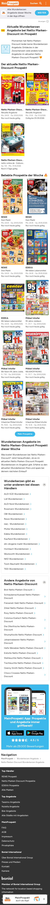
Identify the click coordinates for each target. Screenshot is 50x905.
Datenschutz (8, 841)
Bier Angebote (9, 811)
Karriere (5, 871)
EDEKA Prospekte (10, 785)
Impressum (7, 836)
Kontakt (5, 866)
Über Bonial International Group (17, 857)
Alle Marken (7, 790)
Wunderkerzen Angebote (28, 759)
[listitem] (12, 95)
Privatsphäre (8, 845)
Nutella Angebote (10, 806)
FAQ (4, 827)
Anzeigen (42, 21)
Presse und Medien (11, 862)
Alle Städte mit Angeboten (15, 815)
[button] (45, 3)
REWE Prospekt (9, 776)
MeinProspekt (7, 759)
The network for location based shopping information (22, 890)
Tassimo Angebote (11, 802)
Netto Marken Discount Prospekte (18, 781)
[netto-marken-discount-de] (3, 30)
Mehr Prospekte (25, 434)
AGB (4, 832)
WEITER (42, 12)
